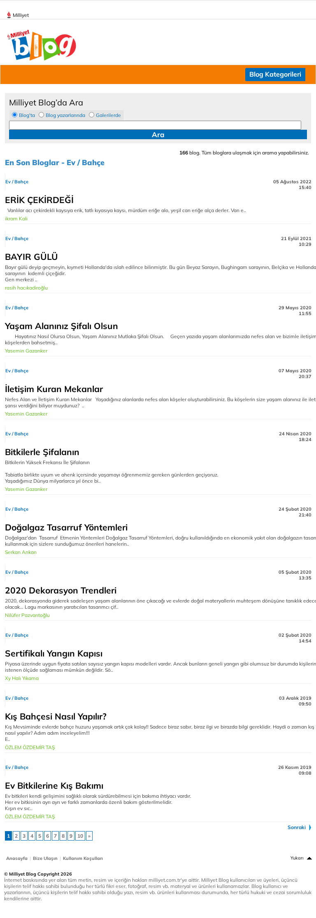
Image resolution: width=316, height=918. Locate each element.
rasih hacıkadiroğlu (26, 288)
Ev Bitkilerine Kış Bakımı (54, 785)
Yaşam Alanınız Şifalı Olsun (61, 325)
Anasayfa (17, 858)
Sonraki (297, 827)
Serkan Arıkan (21, 552)
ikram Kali (16, 218)
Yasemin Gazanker (26, 351)
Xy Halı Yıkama (22, 678)
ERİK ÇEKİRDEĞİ (39, 199)
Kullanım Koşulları (83, 858)
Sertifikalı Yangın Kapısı (53, 653)
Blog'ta (27, 115)
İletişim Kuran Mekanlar (54, 388)
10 (80, 836)
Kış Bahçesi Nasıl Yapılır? (56, 716)
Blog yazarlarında (65, 115)
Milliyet (21, 15)
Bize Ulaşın (45, 858)
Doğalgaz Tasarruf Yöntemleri (66, 527)
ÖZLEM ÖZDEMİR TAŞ (30, 747)
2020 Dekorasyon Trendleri (60, 590)
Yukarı (297, 858)
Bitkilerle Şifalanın (42, 451)
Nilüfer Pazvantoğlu (27, 615)
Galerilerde (108, 115)
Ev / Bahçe (16, 182)
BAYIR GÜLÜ (31, 256)
